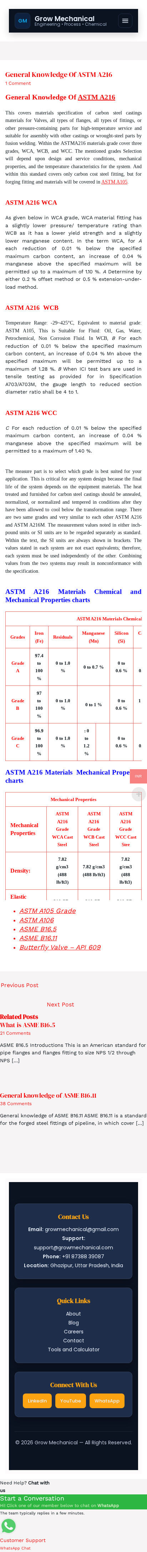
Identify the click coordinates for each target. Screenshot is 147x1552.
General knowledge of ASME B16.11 (48, 1095)
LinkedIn (37, 1400)
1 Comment (18, 83)
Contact (73, 1340)
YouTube (70, 1400)
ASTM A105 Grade (47, 911)
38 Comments (16, 1103)
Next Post (60, 1004)
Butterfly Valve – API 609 (60, 947)
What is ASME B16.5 (27, 1024)
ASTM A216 (96, 97)
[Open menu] (125, 21)
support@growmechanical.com (73, 1247)
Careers (73, 1331)
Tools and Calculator (74, 1349)
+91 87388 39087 (83, 1256)
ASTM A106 (36, 920)
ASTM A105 (114, 182)
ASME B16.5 (37, 929)
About (73, 1313)
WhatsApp (107, 1400)
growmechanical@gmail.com (82, 1229)
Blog (74, 1322)
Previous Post (20, 985)
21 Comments (15, 1033)
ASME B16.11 (38, 938)
